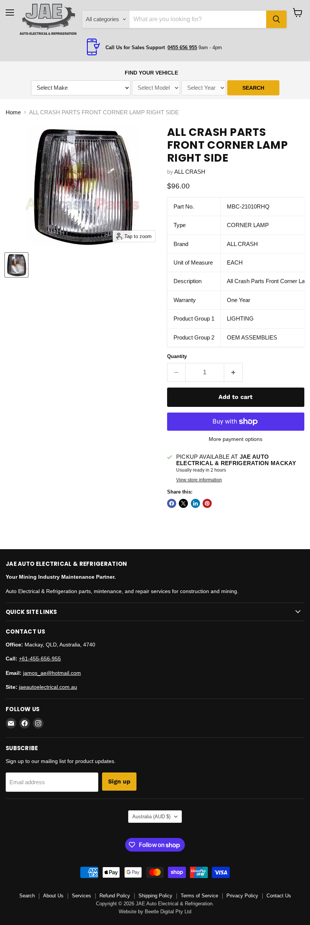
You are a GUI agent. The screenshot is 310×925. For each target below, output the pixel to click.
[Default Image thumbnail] (16, 265)
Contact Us (279, 896)
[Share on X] (183, 503)
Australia (151, 816)
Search (27, 896)
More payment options (235, 439)
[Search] (276, 19)
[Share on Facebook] (171, 503)
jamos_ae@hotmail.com (52, 673)
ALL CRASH (189, 171)
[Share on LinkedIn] (195, 503)
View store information (199, 480)
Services (81, 896)
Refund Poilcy (114, 896)
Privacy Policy (242, 896)
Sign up (119, 781)
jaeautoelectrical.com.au (48, 687)
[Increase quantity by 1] (233, 372)
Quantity (177, 356)
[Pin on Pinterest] (207, 503)
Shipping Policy (155, 896)
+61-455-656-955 (40, 659)
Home (13, 112)
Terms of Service (199, 896)
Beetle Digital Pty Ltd (168, 911)
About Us (53, 896)
